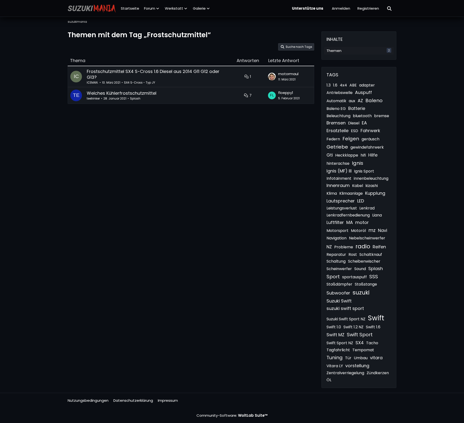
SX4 (359, 343)
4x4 (343, 85)
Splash (135, 98)
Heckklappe (346, 155)
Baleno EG (336, 108)
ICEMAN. (92, 82)
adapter (367, 85)
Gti (329, 155)
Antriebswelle (339, 92)
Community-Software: (232, 415)
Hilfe (372, 155)
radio (362, 246)
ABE (353, 85)
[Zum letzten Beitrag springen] (272, 76)
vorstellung (357, 366)
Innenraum (338, 185)
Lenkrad (367, 208)
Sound (360, 269)
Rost (352, 254)
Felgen (350, 138)
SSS (373, 276)
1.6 (335, 85)
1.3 (328, 85)
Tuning (334, 357)
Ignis (357, 163)
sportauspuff (354, 277)
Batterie (356, 108)
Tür (348, 358)
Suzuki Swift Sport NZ (345, 319)
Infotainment (338, 178)
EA (364, 123)
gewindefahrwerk (367, 147)
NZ (329, 247)
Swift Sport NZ (339, 343)
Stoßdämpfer (339, 284)
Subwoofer (338, 293)
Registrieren (368, 8)
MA (349, 222)
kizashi (371, 185)
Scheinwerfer (339, 269)
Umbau (361, 358)
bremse (381, 116)
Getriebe (337, 146)
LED (360, 201)
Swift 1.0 (333, 327)
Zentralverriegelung (345, 373)
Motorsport (337, 230)
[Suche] (390, 8)
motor (362, 222)
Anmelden (341, 8)
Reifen (379, 247)
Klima (331, 193)
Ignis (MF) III (339, 171)
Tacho (372, 343)
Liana (377, 215)
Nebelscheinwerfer (367, 238)
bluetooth (362, 116)
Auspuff (363, 92)
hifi (363, 155)
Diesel (353, 123)
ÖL (328, 380)
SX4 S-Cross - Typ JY (139, 82)
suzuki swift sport (345, 308)
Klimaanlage (351, 193)
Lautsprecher (340, 201)
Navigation (336, 238)
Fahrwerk (370, 131)
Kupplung (375, 193)
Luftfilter (335, 222)
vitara (376, 358)
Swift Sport (360, 334)
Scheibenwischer (364, 261)
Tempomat (363, 350)
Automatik (336, 101)
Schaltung (336, 261)
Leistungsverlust (341, 208)
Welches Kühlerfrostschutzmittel (121, 93)
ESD (354, 131)
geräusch (370, 139)
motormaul (288, 73)
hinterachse (337, 163)
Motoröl (358, 230)
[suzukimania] (92, 8)
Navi (382, 230)
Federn (333, 139)
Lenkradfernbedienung (348, 215)
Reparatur (336, 254)
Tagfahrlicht (338, 350)
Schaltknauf (370, 254)
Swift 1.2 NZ (353, 327)
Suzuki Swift (339, 301)
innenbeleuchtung (371, 178)
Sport (333, 276)
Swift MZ (335, 335)
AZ (360, 101)
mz (372, 230)
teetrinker (93, 98)
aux (352, 101)
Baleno (374, 100)
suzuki (361, 292)
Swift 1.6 (373, 327)
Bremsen (336, 123)
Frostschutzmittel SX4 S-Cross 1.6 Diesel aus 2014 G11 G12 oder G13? (153, 74)
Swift (376, 318)
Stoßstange (366, 284)
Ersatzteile (337, 131)
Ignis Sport (364, 171)
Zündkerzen (378, 373)
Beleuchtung (338, 116)
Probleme (343, 247)
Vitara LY (334, 366)
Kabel (357, 185)
